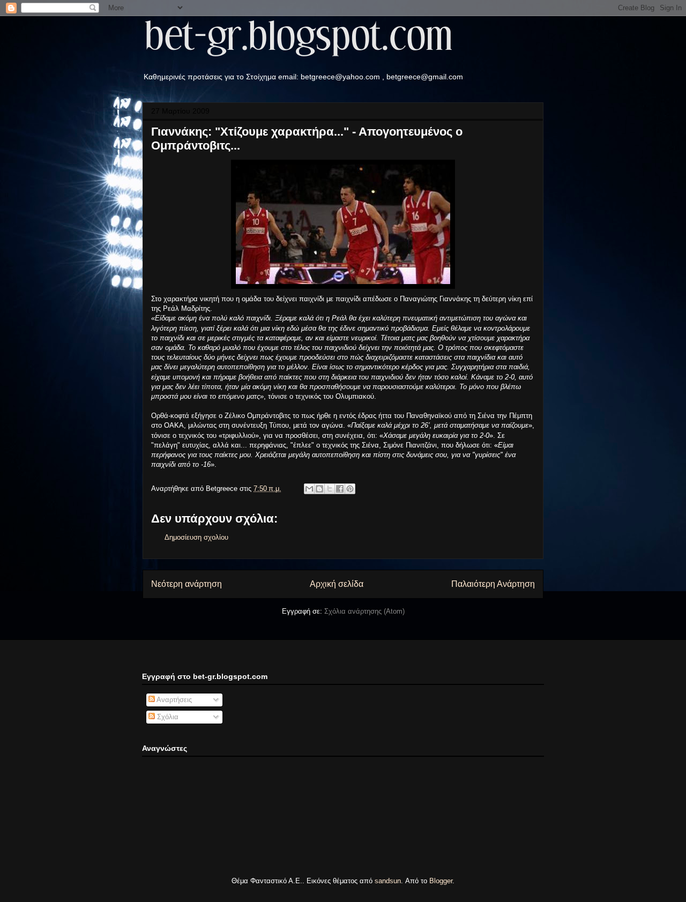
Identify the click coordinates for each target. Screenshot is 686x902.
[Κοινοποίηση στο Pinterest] (350, 488)
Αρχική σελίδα (336, 583)
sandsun (388, 881)
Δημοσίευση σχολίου (196, 537)
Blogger (440, 881)
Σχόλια (166, 717)
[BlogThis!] (319, 488)
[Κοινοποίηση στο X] (329, 488)
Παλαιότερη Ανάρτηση (493, 583)
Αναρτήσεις (173, 700)
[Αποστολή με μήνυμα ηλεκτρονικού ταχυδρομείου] (309, 488)
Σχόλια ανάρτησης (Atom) (364, 611)
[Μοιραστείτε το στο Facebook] (339, 488)
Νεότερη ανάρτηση (186, 583)
